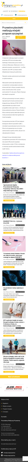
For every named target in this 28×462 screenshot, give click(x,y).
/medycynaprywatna (8, 15)
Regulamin (5, 403)
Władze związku (7, 406)
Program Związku (7, 409)
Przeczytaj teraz (9, 200)
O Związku (5, 411)
